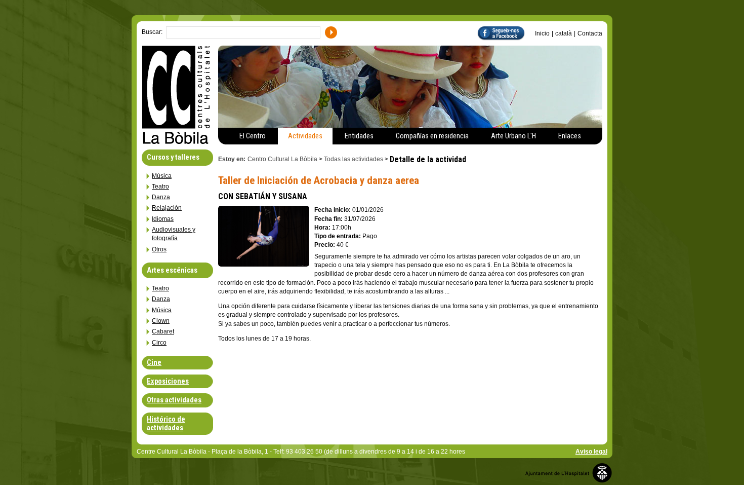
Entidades (359, 136)
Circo (159, 342)
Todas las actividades (353, 159)
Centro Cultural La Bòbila (282, 159)
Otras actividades (174, 400)
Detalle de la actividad (429, 159)
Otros (159, 249)
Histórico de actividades (166, 423)
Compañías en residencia (432, 136)
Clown (161, 320)
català (563, 33)
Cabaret (163, 331)
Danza (161, 197)
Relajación (167, 207)
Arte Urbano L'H (513, 136)
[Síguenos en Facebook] (506, 32)
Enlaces (569, 136)
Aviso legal (591, 451)
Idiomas (163, 218)
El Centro (252, 136)
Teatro (160, 186)
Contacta (589, 33)
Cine (154, 362)
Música (162, 175)
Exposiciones (168, 381)
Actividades (305, 136)
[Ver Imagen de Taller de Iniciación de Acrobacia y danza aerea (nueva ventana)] (263, 263)
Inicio (542, 33)
